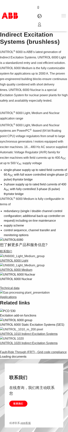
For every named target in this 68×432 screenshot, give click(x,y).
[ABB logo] (10, 16)
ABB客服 (25, 423)
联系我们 (18, 403)
